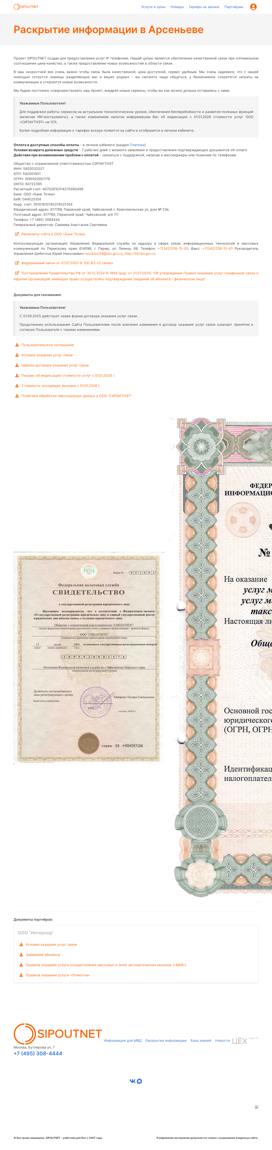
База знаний (201, 1040)
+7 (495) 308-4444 (38, 1053)
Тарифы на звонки (204, 7)
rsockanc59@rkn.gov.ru (104, 253)
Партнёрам (233, 7)
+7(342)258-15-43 (217, 248)
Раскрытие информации (166, 1040)
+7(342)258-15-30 (173, 248)
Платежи (137, 145)
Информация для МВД (123, 1040)
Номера (177, 7)
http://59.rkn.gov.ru (140, 253)
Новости (222, 1040)
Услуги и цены (153, 7)
